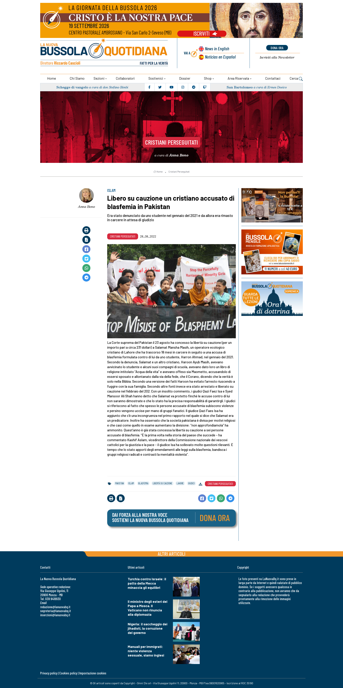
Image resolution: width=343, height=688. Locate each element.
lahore (180, 483)
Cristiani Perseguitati (171, 142)
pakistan (119, 483)
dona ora (277, 48)
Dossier (184, 78)
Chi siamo (77, 78)
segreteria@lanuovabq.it (55, 611)
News (217, 48)
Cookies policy (68, 673)
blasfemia (143, 483)
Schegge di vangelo (72, 87)
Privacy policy (48, 673)
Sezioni (99, 78)
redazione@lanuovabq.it (55, 607)
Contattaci (272, 78)
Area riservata (238, 78)
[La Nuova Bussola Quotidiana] (104, 53)
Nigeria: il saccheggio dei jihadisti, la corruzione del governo (147, 628)
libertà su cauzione (162, 483)
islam (131, 483)
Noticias (220, 56)
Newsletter (277, 57)
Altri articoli (171, 554)
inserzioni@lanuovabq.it (55, 615)
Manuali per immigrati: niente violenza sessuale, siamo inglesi (146, 651)
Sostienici (155, 78)
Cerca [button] (294, 78)
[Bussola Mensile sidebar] (272, 251)
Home (51, 78)
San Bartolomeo (240, 87)
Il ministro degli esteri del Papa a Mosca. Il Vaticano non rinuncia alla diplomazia (147, 607)
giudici (191, 483)
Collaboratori (125, 78)
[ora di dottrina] (272, 298)
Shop (208, 78)
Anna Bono (86, 206)
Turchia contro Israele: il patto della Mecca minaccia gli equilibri (147, 583)
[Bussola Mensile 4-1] (272, 205)
